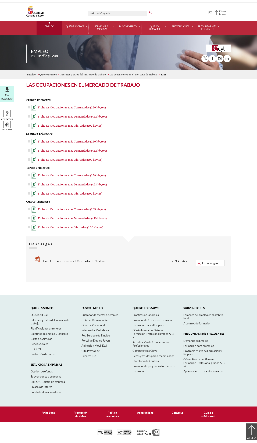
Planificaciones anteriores (46, 328)
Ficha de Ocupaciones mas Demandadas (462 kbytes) (72, 116)
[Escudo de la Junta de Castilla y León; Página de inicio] (35, 16)
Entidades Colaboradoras (46, 392)
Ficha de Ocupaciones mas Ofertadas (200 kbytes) (70, 227)
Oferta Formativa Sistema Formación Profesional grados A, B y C (153, 334)
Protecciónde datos (80, 414)
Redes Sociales (39, 343)
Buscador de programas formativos (153, 366)
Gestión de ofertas (42, 371)
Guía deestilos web (208, 414)
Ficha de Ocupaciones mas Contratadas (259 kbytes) (72, 107)
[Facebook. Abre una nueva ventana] (212, 58)
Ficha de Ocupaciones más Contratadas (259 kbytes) (72, 141)
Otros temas (222, 13)
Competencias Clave (145, 350)
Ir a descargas (7, 97)
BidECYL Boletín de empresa (48, 381)
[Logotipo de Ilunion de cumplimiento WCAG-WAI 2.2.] (147, 435)
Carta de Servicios (41, 338)
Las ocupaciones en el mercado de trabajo (133, 74)
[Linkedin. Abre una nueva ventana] (227, 58)
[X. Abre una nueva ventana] (205, 58)
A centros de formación (197, 323)
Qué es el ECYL (40, 314)
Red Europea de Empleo (95, 335)
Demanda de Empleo (195, 340)
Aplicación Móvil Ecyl (94, 345)
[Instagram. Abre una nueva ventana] (219, 58)
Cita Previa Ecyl (90, 350)
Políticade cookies (112, 414)
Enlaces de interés (41, 386)
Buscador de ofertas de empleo (99, 314)
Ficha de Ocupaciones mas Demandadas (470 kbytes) (72, 218)
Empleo (49, 26)
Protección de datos (43, 354)
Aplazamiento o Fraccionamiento (203, 371)
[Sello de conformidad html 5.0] (124, 434)
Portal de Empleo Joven (95, 340)
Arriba (251, 438)
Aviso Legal (48, 412)
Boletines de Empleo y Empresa (49, 333)
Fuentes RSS (88, 355)
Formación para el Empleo (148, 325)
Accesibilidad (145, 412)
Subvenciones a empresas (46, 376)
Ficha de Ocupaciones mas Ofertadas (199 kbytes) (70, 125)
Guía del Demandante (94, 320)
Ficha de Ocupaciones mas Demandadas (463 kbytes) (72, 184)
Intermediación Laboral (95, 330)
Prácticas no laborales (146, 314)
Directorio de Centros (146, 361)
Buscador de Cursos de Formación (153, 320)
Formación (139, 371)
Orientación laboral (93, 325)
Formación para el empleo (198, 345)
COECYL (36, 349)
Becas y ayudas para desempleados (153, 355)
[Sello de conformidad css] (105, 434)
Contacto (177, 412)
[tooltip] (210, 12)
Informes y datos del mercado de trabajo (83, 74)
